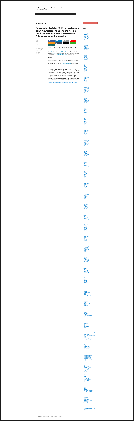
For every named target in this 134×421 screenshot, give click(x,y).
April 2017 (85, 122)
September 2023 (86, 37)
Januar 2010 (85, 218)
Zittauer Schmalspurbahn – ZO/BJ (89, 408)
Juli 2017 (85, 119)
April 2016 (85, 135)
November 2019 (86, 88)
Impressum (42, 13)
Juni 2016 (85, 133)
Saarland (85, 376)
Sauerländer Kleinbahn (87, 379)
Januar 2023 (86, 46)
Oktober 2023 (86, 36)
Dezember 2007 (86, 246)
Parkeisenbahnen (86, 360)
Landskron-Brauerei (66, 63)
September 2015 (86, 143)
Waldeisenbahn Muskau (88, 400)
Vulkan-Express (86, 399)
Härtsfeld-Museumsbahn (88, 315)
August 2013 (86, 171)
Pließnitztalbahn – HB (87, 363)
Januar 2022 (86, 59)
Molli (84, 344)
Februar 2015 (86, 151)
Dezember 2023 (86, 34)
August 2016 (86, 131)
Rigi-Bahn (85, 370)
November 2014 (86, 154)
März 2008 (85, 242)
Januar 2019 (86, 99)
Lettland (85, 336)
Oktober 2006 (86, 261)
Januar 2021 (85, 72)
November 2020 (86, 75)
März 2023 (85, 44)
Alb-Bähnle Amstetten (87, 290)
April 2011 (85, 202)
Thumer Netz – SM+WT (88, 391)
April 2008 (85, 241)
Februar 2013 (86, 177)
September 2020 (86, 77)
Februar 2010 (86, 217)
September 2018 (86, 103)
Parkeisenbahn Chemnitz (88, 355)
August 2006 (86, 263)
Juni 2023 (85, 40)
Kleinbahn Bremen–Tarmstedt (89, 329)
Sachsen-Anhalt (86, 378)
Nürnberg (55, 53)
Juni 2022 (85, 54)
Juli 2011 (85, 198)
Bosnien (85, 300)
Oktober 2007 (86, 248)
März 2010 (85, 216)
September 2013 (86, 170)
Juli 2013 (85, 172)
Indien (85, 322)
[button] (51, 41)
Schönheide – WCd (87, 381)
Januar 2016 (86, 139)
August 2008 (86, 237)
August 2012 (86, 184)
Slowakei (85, 388)
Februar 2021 (86, 71)
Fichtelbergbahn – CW (87, 311)
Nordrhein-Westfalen (87, 350)
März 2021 (85, 70)
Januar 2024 (86, 33)
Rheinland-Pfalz (86, 369)
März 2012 (85, 189)
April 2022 (85, 56)
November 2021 (86, 61)
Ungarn (85, 398)
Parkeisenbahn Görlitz (87, 357)
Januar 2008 (86, 245)
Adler (36, 48)
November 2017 (86, 114)
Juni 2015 (85, 146)
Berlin (85, 296)
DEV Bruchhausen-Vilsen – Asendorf (90, 307)
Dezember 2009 (86, 219)
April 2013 (85, 175)
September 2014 (86, 156)
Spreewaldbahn (86, 389)
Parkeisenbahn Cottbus (87, 356)
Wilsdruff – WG (86, 406)
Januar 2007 (86, 258)
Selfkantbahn (86, 386)
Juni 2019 (85, 93)
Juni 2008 (85, 239)
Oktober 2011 (86, 195)
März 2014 (85, 163)
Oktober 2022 (86, 49)
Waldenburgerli (86, 401)
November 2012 (86, 181)
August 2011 (86, 197)
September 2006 (86, 262)
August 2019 (86, 91)
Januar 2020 (86, 86)
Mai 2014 (85, 161)
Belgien (85, 294)
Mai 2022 (85, 55)
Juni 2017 (85, 120)
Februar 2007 (86, 257)
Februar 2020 (86, 85)
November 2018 (86, 101)
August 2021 (86, 65)
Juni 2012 (85, 186)
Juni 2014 (85, 160)
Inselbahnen (86, 323)
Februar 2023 (86, 45)
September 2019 (86, 90)
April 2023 (85, 43)
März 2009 (85, 229)
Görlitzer (58, 54)
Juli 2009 (85, 225)
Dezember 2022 (86, 47)
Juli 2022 (85, 53)
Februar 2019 (86, 98)
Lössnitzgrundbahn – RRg (88, 338)
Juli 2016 (85, 132)
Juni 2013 (85, 173)
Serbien (85, 387)
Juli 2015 (85, 145)
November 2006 (86, 260)
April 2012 (85, 188)
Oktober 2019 (86, 89)
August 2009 (86, 224)
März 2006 (85, 269)
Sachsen (37, 47)
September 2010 (86, 209)
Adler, (51, 51)
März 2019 (85, 97)
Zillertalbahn (86, 407)
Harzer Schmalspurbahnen (88, 317)
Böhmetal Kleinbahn (87, 297)
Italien (85, 324)
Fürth (61, 53)
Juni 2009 (85, 226)
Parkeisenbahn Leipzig (87, 358)
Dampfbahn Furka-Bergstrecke (89, 306)
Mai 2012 (85, 187)
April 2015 (85, 149)
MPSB (85, 345)
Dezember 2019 (86, 87)
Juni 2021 (85, 67)
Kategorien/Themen (60, 13)
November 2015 (86, 141)
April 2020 (85, 82)
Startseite (37, 13)
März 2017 (85, 123)
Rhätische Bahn (86, 368)
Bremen (85, 302)
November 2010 (86, 207)
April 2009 (85, 228)
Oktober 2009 (86, 221)
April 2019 (85, 96)
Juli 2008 (85, 238)
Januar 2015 (85, 152)
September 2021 (86, 64)
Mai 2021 (85, 68)
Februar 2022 (86, 58)
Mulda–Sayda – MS (87, 346)
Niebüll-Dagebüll (86, 348)
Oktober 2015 (86, 142)
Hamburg (85, 314)
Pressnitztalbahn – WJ (87, 367)
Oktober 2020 (86, 76)
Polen (84, 365)
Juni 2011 (85, 199)
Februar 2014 (86, 164)
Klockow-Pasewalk (87, 334)
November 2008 (86, 234)
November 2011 (86, 194)
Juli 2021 (85, 66)
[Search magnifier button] (97, 23)
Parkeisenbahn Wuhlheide (88, 359)
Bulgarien (85, 304)
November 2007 (86, 247)
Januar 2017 (85, 125)
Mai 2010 (85, 214)
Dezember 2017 (86, 113)
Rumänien (85, 375)
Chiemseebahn (86, 305)
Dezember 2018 (86, 100)
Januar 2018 (85, 112)
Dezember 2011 (86, 193)
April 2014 (85, 162)
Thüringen (85, 392)
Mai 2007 (85, 253)
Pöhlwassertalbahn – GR (88, 364)
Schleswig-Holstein (87, 380)
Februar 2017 (86, 124)
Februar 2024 (86, 32)
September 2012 (86, 183)
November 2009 (86, 220)
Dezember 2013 (86, 166)
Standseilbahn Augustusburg (88, 390)
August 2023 (86, 38)
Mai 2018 (85, 108)
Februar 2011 (86, 204)
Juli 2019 (85, 92)
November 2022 (86, 48)
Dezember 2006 (86, 259)
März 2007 (85, 256)
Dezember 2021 (86, 60)
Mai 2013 (85, 174)
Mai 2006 (85, 267)
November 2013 (86, 167)
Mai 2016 (85, 134)
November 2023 (86, 35)
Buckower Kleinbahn (87, 303)
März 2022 (85, 57)
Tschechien (85, 395)
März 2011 (85, 203)
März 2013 (85, 176)
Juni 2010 (85, 213)
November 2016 (86, 128)
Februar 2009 (86, 230)
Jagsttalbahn (86, 325)
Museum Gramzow (87, 347)
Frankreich (85, 312)
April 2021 (85, 69)
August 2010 (86, 210)
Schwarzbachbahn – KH (88, 382)
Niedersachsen (86, 349)
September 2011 (86, 196)
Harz (84, 316)
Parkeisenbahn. (64, 54)
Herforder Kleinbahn (87, 318)
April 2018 (85, 109)
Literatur (85, 337)
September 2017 (86, 117)
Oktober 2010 (86, 208)
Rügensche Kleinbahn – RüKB (89, 374)
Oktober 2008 (86, 235)
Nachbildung (64, 51)
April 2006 (85, 268)
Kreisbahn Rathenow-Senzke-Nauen (90, 335)
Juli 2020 (85, 79)
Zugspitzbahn (86, 409)
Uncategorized (86, 397)
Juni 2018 (85, 107)
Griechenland (86, 313)
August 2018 (86, 104)
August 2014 (86, 157)
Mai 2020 (85, 81)
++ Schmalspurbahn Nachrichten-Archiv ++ (52, 8)
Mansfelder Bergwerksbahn (88, 339)
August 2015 (86, 144)
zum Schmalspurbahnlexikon (50, 13)
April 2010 (85, 215)
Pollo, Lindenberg (86, 366)
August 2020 (86, 78)
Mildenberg (85, 343)
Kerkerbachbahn (86, 326)
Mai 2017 (85, 121)
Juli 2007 (85, 251)
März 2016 (85, 136)
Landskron (37, 49)
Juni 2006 (85, 266)
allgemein (85, 291)
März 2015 (85, 150)
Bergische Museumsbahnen (88, 295)
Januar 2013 (85, 178)
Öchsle (85, 353)
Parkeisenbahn (42, 50)
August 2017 (86, 118)
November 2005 (86, 273)
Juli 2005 (85, 278)
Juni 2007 (85, 252)
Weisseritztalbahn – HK (88, 403)
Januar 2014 (85, 165)
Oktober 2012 (86, 182)
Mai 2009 (85, 227)
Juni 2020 (85, 80)
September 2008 (86, 236)
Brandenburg (86, 301)
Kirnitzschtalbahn (87, 328)
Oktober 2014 (86, 155)
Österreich (85, 354)
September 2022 (86, 50)
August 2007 (86, 250)
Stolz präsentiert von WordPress (56, 416)
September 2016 (86, 130)
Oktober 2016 (86, 129)
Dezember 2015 (86, 140)
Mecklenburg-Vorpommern (88, 342)
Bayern (85, 293)
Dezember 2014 (86, 153)
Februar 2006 (86, 270)
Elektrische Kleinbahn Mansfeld (89, 310)
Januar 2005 (86, 282)
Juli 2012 (85, 185)
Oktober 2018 (86, 102)
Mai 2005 (85, 280)
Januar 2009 (86, 231)
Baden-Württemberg (87, 292)
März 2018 (85, 110)
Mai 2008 (85, 240)
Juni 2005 (85, 279)
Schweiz (85, 385)
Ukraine (85, 396)
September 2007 (86, 249)
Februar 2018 (86, 111)
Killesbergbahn (86, 327)
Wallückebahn (86, 402)
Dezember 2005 (86, 272)
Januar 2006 (86, 271)
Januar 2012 (85, 192)
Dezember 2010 (86, 206)
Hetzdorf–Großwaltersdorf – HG (89, 321)
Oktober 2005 (86, 274)
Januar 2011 (85, 205)
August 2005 (86, 277)
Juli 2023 (85, 39)
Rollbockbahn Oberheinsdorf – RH (89, 371)
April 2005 (85, 281)
